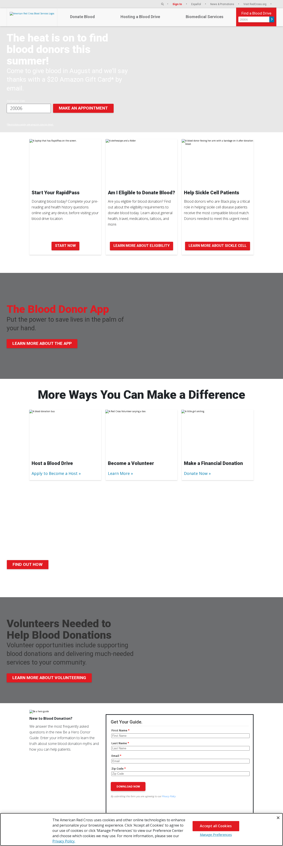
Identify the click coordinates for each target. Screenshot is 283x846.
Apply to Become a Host (55, 473)
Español (196, 4)
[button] (162, 4)
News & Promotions (222, 4)
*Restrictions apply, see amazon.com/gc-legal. (30, 124)
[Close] (278, 818)
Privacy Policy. (63, 841)
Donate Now (196, 473)
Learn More (119, 473)
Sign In (177, 4)
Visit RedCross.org (255, 4)
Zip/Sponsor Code (16, 100)
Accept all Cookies (216, 825)
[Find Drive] (271, 19)
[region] (141, 829)
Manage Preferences (216, 834)
